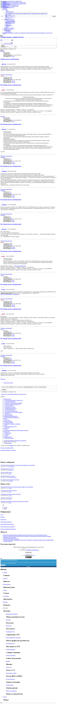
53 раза (13, 163)
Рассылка (8, 13)
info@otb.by (33, 555)
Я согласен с (29, 550)
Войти (3, 45)
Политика (3, 565)
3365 (11, 78)
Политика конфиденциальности (8, 529)
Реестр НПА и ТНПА (11, 673)
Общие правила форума (6, 521)
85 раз (13, 221)
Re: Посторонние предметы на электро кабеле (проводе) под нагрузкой (18, 465)
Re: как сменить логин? (6, 472)
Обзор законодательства (10, 11)
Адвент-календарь (10, 28)
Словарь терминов (10, 20)
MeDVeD (3, 51)
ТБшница (3, 157)
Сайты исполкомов (10, 21)
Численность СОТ (10, 19)
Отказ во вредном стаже (6, 497)
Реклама (2, 517)
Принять (28, 566)
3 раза (12, 56)
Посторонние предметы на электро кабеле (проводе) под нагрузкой (17, 486)
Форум (4, 33)
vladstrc (10, 488)
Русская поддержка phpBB (7, 447)
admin (2, 75)
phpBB (11, 445)
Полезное (5, 9)
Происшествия (6, 4)
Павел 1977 (11, 470)
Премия (8, 661)
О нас (2, 514)
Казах (10, 499)
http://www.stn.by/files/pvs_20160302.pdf (10, 294)
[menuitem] (7, 443)
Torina (2, 275)
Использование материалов (7, 524)
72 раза (13, 81)
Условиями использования (32, 550)
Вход (2, 50)
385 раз (13, 82)
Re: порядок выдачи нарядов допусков (10, 479)
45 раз (13, 281)
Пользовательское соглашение (8, 526)
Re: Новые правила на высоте (8, 476)
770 (10, 217)
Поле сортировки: (19, 387)
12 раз (12, 280)
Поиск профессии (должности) (13, 637)
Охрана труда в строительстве (10, 59)
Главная (5, 1)
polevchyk (3, 215)
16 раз (12, 162)
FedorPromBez (11, 466)
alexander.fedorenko (13, 477)
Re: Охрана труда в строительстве (11, 85)
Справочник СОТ (10, 631)
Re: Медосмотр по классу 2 (7, 468)
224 (10, 277)
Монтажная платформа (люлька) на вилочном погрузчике (14, 501)
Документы (5, 6)
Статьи (4, 5)
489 (10, 159)
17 (10, 53)
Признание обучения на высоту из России (11, 494)
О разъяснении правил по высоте (9, 490)
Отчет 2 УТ (8, 24)
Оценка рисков (9, 29)
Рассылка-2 (8, 14)
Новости (5, 3)
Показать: (4, 387)
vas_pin (10, 495)
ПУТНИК (11, 481)
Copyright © (27, 554)
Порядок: (36, 387)
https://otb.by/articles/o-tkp (20, 266)
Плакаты (5, 8)
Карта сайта (3, 519)
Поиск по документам (8, 31)
